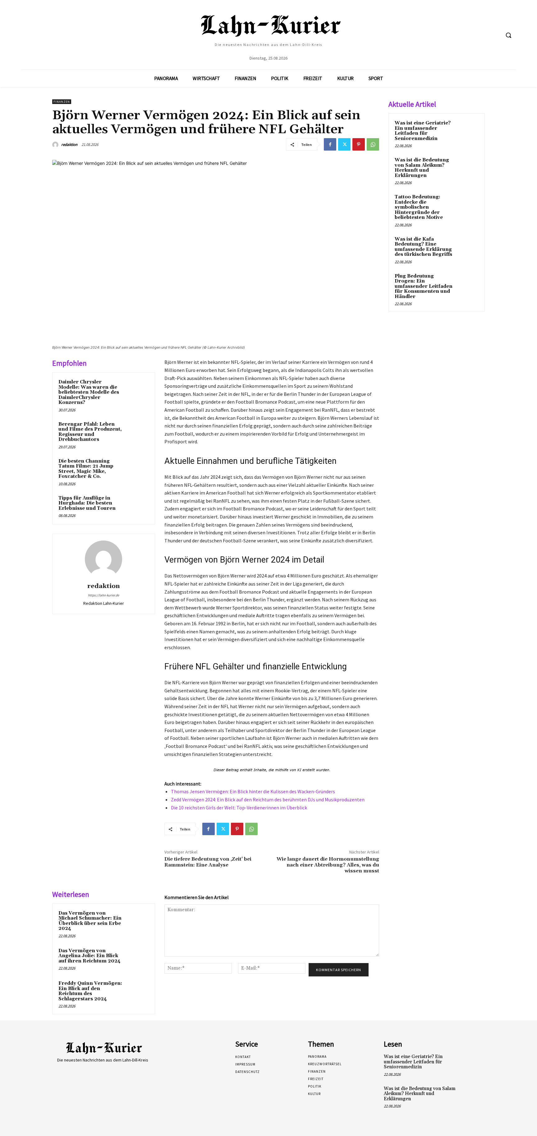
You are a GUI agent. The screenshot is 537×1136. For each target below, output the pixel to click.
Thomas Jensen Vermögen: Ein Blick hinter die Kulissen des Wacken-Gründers (253, 791)
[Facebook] (330, 144)
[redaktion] (56, 145)
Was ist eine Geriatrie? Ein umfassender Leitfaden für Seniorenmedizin (423, 131)
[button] (508, 35)
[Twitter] (344, 144)
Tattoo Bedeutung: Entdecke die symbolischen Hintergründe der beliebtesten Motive (419, 207)
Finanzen (61, 102)
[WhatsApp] (373, 144)
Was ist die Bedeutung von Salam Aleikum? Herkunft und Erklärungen (422, 168)
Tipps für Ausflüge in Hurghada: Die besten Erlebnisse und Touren (87, 503)
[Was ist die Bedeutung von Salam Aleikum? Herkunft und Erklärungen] (468, 167)
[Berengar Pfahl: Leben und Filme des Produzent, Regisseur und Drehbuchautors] (137, 432)
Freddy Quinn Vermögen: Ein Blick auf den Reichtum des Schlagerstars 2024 (90, 991)
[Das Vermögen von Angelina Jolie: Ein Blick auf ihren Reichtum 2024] (137, 959)
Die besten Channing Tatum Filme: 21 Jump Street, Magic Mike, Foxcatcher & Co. (85, 469)
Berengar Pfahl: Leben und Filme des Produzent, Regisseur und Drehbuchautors (90, 432)
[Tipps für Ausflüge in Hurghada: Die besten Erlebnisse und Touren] (137, 506)
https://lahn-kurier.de (103, 595)
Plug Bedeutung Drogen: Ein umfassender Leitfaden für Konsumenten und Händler (423, 286)
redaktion (69, 144)
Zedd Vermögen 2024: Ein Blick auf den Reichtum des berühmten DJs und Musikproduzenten (268, 799)
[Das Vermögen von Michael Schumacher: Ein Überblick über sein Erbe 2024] (137, 921)
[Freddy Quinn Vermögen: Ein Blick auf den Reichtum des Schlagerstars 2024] (137, 991)
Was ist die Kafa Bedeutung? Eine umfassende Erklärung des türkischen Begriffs (423, 247)
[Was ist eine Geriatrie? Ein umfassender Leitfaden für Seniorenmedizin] (468, 130)
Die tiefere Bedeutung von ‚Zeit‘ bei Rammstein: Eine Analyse (207, 862)
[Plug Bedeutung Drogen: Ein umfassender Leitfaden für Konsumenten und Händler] (468, 283)
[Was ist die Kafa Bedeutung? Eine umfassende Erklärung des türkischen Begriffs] (468, 246)
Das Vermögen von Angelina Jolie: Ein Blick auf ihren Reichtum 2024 (89, 956)
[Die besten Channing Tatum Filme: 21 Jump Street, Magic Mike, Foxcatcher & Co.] (137, 469)
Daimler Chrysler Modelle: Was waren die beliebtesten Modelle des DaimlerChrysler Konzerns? (88, 392)
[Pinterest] (358, 144)
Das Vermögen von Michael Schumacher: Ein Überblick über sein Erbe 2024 (90, 921)
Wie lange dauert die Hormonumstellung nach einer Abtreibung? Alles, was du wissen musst (328, 865)
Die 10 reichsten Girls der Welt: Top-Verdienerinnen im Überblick (239, 807)
